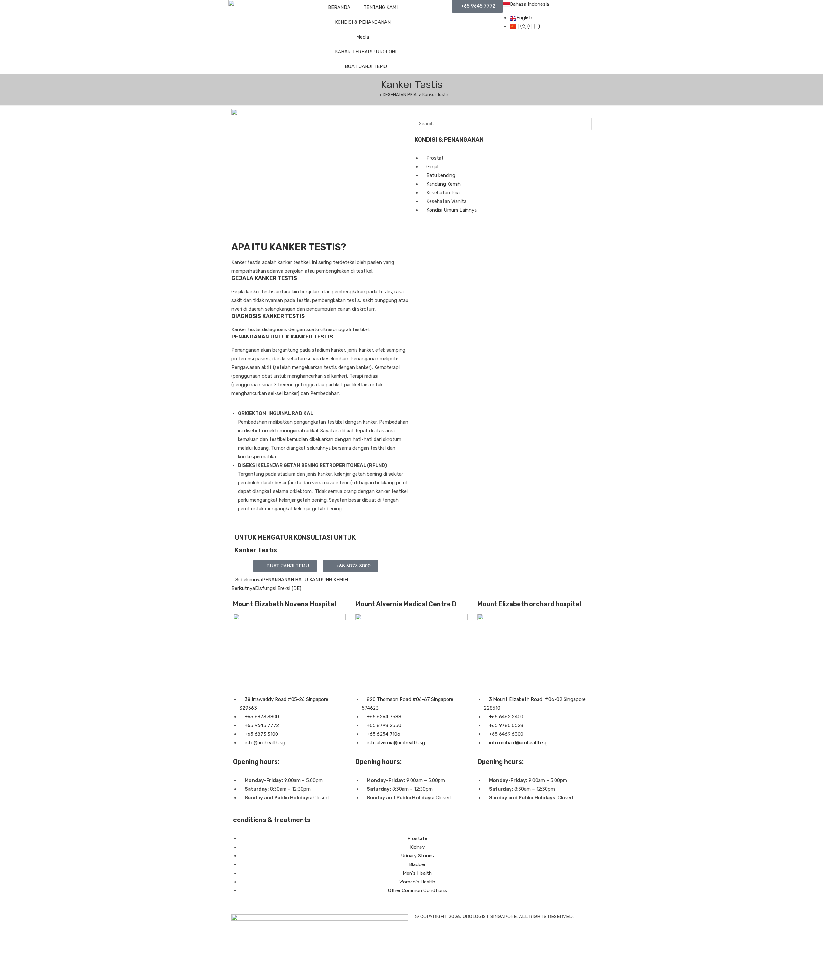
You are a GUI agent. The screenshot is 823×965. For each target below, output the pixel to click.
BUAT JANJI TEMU (366, 66)
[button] (285, 566)
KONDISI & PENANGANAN (363, 22)
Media (362, 37)
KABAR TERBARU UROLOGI (365, 52)
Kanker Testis (435, 94)
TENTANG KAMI (380, 7)
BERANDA (339, 7)
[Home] (375, 94)
